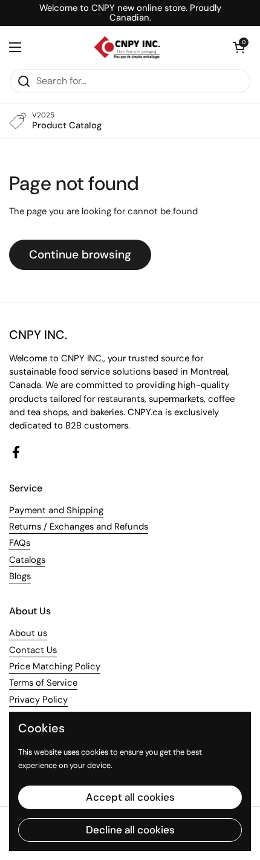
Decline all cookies (130, 829)
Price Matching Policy (54, 666)
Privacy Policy (38, 700)
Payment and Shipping (56, 510)
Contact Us (33, 650)
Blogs (20, 576)
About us (28, 633)
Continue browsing (80, 254)
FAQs (19, 543)
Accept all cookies (130, 797)
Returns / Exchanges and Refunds (78, 526)
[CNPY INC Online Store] (127, 47)
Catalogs (27, 560)
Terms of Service (43, 683)
